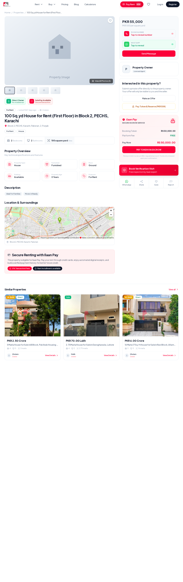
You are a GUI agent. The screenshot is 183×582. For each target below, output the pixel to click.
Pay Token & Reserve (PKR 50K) (151, 106)
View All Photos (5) (103, 81)
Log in (160, 4)
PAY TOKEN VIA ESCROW (148, 149)
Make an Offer (148, 98)
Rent (37, 4)
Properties (19, 12)
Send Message (149, 53)
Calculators (90, 4)
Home (7, 12)
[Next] (110, 50)
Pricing (64, 4)
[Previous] (9, 50)
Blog (76, 4)
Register (173, 4)
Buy (50, 4)
